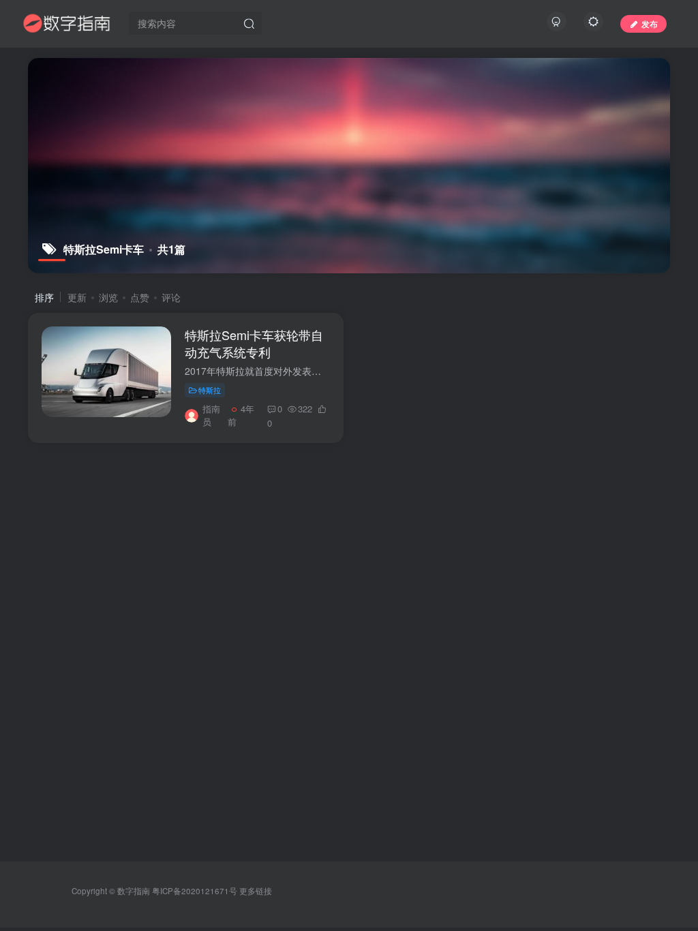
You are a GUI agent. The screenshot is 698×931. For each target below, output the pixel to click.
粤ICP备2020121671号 (194, 890)
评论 (171, 297)
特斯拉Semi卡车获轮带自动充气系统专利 (254, 343)
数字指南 (133, 890)
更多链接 (255, 890)
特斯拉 (209, 389)
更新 (77, 297)
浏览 (108, 297)
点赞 (139, 297)
